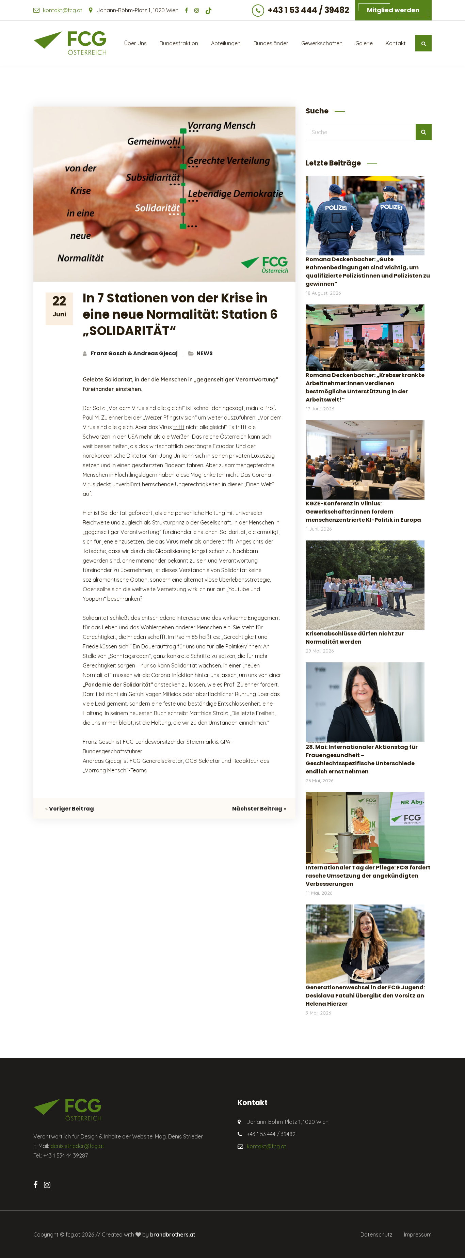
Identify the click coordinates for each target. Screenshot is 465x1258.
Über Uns (135, 43)
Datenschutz (376, 1234)
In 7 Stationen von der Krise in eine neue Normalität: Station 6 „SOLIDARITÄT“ (180, 314)
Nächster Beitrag (257, 809)
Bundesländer (271, 43)
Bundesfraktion (179, 43)
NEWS (204, 353)
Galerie (364, 43)
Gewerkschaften (321, 43)
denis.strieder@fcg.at (77, 1146)
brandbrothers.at (172, 1234)
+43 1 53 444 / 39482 (308, 10)
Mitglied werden (393, 10)
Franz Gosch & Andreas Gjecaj (134, 353)
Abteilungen (226, 43)
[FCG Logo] (70, 43)
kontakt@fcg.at (62, 10)
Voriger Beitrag (71, 809)
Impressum (418, 1234)
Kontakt (396, 43)
